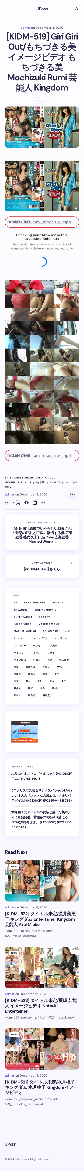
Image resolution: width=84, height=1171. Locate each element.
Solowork (50, 631)
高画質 (46, 695)
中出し (37, 659)
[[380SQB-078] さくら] (42, 566)
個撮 (16, 666)
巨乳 (59, 666)
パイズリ (19, 652)
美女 (63, 681)
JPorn (42, 9)
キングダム (72, 482)
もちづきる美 (37, 482)
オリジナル (61, 638)
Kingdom (51, 477)
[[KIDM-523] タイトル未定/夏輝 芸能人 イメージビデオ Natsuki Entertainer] (42, 967)
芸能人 (8, 487)
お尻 (67, 631)
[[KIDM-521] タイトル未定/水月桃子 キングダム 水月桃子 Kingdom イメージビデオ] (42, 1049)
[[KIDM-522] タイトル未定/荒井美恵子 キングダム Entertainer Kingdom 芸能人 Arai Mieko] (42, 881)
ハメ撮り (52, 645)
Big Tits (58, 602)
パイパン (35, 652)
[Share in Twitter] (18, 503)
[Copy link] (43, 503)
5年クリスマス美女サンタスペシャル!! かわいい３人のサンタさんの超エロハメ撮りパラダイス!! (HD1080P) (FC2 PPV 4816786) (41, 795)
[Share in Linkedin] (35, 503)
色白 (42, 688)
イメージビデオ (55, 482)
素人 (28, 681)
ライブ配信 (20, 659)
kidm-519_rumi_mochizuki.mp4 (42, 222)
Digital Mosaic (45, 609)
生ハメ (58, 673)
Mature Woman (25, 631)
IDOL (41, 97)
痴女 (16, 681)
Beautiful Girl (34, 602)
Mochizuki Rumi (16, 482)
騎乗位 (31, 695)
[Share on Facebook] (26, 503)
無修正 (31, 673)
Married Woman (50, 624)
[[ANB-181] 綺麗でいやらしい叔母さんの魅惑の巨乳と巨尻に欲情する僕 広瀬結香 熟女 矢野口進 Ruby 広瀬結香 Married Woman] (42, 532)
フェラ (51, 652)
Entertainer (14, 477)
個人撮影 (64, 659)
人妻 (50, 659)
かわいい (19, 638)
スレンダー (20, 645)
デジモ (37, 645)
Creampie (21, 609)
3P (15, 602)
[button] (7, 8)
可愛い (46, 666)
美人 (52, 681)
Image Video (34, 477)
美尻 (30, 688)
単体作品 (30, 666)
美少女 (17, 688)
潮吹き (17, 673)
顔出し (17, 695)
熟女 (45, 673)
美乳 (40, 681)
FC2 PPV (44, 617)
